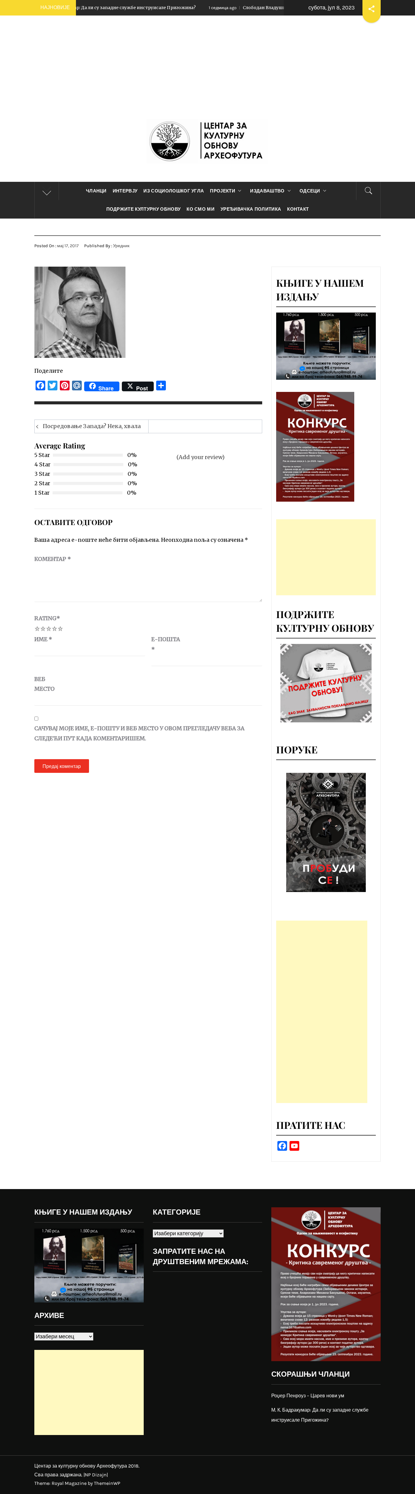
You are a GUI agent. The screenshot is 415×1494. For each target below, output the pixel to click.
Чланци (96, 191)
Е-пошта (165, 644)
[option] (326, 832)
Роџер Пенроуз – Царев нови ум (307, 1396)
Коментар (52, 558)
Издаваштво (267, 191)
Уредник (121, 245)
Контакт (298, 209)
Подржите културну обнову (143, 209)
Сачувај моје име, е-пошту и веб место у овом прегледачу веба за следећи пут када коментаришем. (139, 733)
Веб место (44, 684)
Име (43, 639)
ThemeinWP (107, 1483)
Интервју (125, 191)
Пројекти (222, 191)
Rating (47, 618)
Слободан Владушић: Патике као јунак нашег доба (237, 7)
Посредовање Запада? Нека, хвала (92, 426)
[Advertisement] (207, 73)
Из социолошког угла (173, 191)
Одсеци (310, 191)
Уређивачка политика (251, 209)
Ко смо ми (200, 209)
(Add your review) (201, 457)
